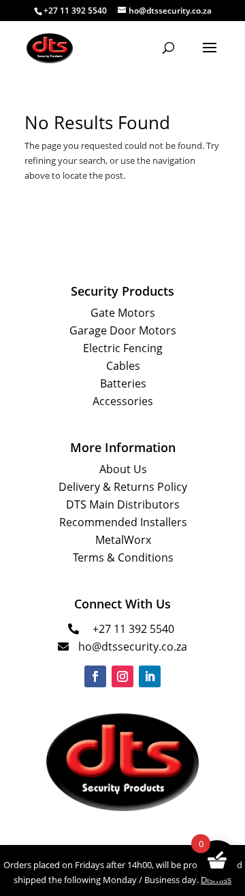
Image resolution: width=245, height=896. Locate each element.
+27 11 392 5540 (133, 628)
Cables (123, 365)
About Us (123, 469)
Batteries (123, 383)
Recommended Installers (123, 522)
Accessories (123, 401)
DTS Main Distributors (123, 504)
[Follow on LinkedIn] (150, 676)
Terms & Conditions (123, 557)
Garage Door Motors (122, 330)
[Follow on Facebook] (95, 676)
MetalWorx (123, 539)
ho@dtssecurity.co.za (132, 646)
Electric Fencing (123, 348)
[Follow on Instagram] (122, 676)
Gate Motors (123, 312)
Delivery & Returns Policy (123, 486)
